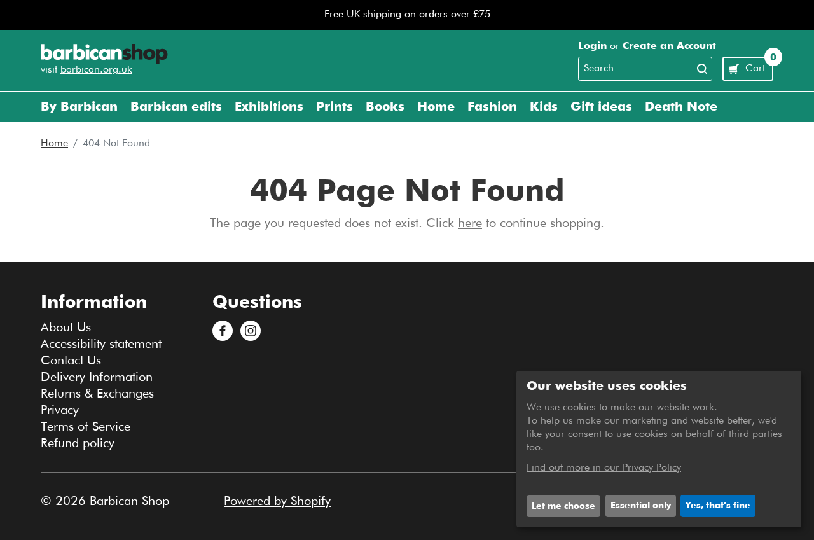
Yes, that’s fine (718, 505)
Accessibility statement (101, 344)
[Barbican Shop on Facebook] (222, 331)
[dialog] (658, 449)
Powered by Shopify (277, 501)
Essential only (640, 505)
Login (592, 46)
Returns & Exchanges (97, 393)
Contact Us (71, 360)
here (470, 223)
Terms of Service (85, 426)
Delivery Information (97, 377)
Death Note (681, 106)
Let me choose (563, 506)
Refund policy (77, 443)
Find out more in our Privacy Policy (604, 468)
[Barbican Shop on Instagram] (250, 331)
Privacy (60, 410)
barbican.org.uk (96, 70)
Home (54, 144)
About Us (66, 327)
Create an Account (669, 46)
